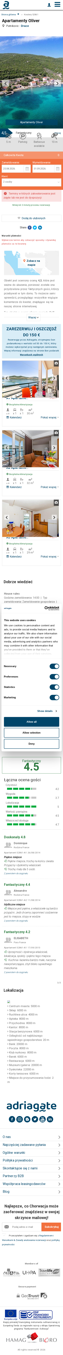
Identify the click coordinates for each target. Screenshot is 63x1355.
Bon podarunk (52, 350)
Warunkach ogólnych (31, 354)
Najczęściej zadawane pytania (24, 1145)
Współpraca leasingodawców (24, 1184)
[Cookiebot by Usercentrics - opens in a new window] (45, 608)
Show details (45, 711)
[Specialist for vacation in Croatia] (31, 1106)
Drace (25, 26)
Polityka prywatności (18, 1160)
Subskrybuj (52, 1226)
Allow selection (31, 732)
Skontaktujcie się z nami (20, 1168)
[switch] (54, 676)
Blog (6, 1192)
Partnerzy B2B (13, 1176)
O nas (7, 1137)
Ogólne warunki (14, 1153)
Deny (32, 743)
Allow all (32, 721)
